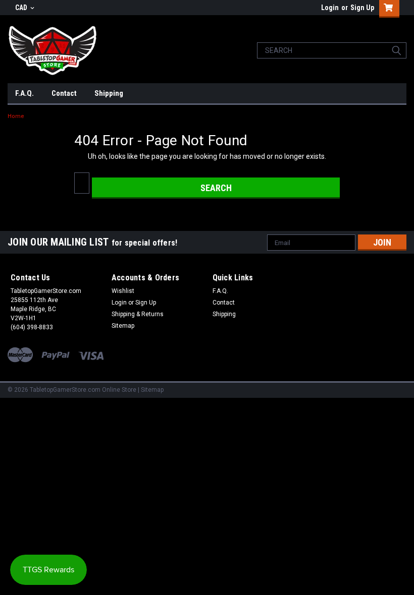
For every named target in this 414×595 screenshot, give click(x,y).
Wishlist (123, 290)
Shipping (108, 93)
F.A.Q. (24, 93)
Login (330, 8)
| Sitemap (151, 389)
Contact (64, 93)
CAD (22, 8)
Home (16, 116)
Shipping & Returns (138, 314)
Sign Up (362, 8)
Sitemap (123, 325)
